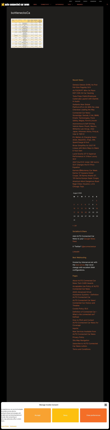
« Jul (74, 225)
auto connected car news (17, 4)
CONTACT (85, 1)
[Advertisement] (86, 43)
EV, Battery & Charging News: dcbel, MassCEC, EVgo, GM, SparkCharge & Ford (85, 139)
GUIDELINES (77, 1)
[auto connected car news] (3, 4)
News (35, 4)
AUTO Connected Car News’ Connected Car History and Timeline (84, 303)
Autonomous (59, 4)
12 (82, 208)
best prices (80, 265)
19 (82, 212)
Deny (65, 415)
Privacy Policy (4, 426)
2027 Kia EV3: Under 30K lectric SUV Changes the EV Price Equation (86, 164)
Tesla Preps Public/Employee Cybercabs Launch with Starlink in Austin (85, 98)
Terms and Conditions (81, 349)
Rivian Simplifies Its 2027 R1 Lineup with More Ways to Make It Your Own (86, 148)
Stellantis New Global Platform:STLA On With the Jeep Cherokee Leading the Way (86, 107)
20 (86, 212)
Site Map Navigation (81, 340)
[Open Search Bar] (107, 4)
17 (74, 212)
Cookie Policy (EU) (80, 309)
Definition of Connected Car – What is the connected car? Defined (85, 314)
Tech (69, 4)
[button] (106, 405)
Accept (37, 415)
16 (97, 208)
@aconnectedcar (89, 246)
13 (85, 208)
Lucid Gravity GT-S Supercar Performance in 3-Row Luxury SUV (85, 156)
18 (78, 212)
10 (74, 208)
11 (78, 208)
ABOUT (70, 1)
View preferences (93, 415)
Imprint (75, 328)
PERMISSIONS (93, 1)
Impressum (13, 426)
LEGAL (100, 1)
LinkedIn (76, 252)
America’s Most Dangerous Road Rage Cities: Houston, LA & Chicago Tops (86, 184)
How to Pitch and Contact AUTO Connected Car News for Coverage (85, 322)
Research (80, 4)
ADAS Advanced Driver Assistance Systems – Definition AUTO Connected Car (86, 294)
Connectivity (45, 4)
